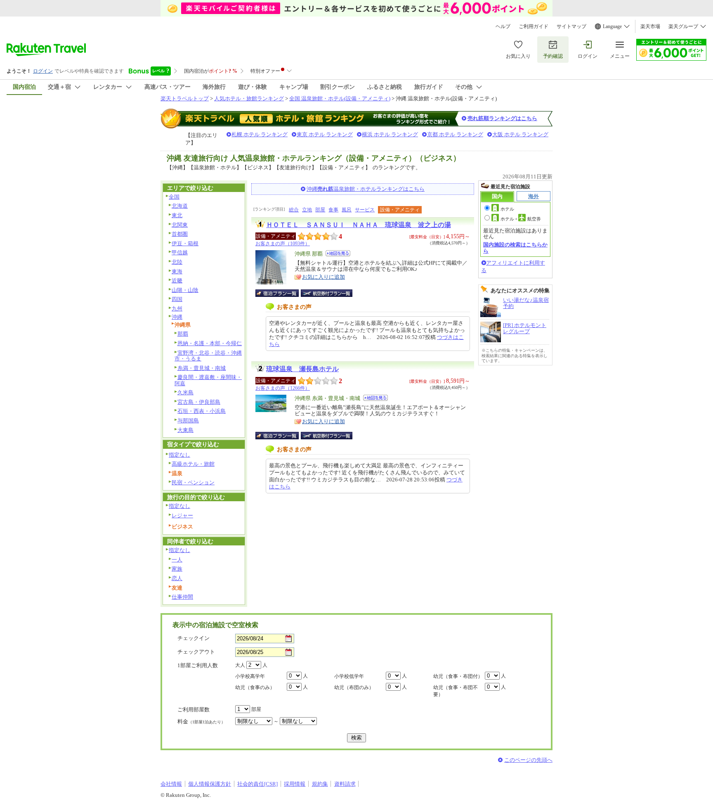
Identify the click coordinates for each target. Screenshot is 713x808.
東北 (177, 215)
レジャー (182, 515)
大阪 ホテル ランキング (520, 134)
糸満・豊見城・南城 (201, 368)
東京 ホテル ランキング (325, 134)
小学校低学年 (349, 676)
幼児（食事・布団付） (458, 676)
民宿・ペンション (193, 482)
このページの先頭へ (528, 760)
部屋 (320, 210)
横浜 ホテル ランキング (390, 134)
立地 (307, 210)
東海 (177, 271)
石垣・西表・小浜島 (201, 411)
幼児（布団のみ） (354, 687)
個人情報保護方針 (209, 784)
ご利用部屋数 (193, 709)
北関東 (180, 225)
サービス (365, 210)
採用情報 (294, 784)
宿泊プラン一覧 (281, 293)
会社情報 (171, 784)
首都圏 (180, 234)
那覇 (182, 334)
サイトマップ (571, 26)
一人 (177, 560)
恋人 (177, 578)
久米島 (185, 392)
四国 (177, 299)
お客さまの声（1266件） (282, 388)
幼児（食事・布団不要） (455, 691)
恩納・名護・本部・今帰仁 (209, 343)
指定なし (179, 455)
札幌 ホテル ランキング (259, 134)
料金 (201, 721)
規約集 (320, 784)
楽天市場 (650, 26)
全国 (174, 197)
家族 (177, 569)
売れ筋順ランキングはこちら (502, 118)
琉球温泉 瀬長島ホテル (302, 368)
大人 (240, 665)
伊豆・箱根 (185, 243)
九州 (177, 309)
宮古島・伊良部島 (198, 402)
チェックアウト (196, 652)
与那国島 (188, 420)
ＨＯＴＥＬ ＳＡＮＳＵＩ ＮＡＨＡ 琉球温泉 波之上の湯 (358, 224)
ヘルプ (503, 26)
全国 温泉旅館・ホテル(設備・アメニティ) (339, 98)
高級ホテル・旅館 (193, 464)
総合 (294, 210)
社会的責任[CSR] (257, 784)
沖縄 (177, 317)
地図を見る (338, 253)
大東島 (185, 430)
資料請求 (345, 784)
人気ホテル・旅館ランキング (249, 98)
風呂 (347, 210)
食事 (333, 210)
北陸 (177, 262)
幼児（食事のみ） (255, 687)
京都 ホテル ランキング (455, 134)
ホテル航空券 (521, 218)
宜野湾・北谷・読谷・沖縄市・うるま (208, 356)
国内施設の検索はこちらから (515, 248)
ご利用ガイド (533, 26)
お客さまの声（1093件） (282, 243)
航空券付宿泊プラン (326, 293)
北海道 (180, 206)
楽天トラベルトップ (185, 98)
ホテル (507, 208)
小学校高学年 (250, 676)
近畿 (177, 280)
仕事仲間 (182, 597)
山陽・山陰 (185, 290)
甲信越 (180, 252)
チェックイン (193, 638)
